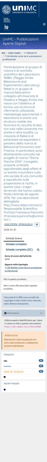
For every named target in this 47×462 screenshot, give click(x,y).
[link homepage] (20, 10)
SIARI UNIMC (14, 53)
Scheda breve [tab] (14, 238)
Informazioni (12, 313)
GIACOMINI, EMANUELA (18, 224)
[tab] (38, 249)
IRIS (3, 53)
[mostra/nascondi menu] (44, 24)
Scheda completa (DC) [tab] (19, 249)
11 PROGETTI (30, 53)
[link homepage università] (7, 24)
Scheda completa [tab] (16, 244)
